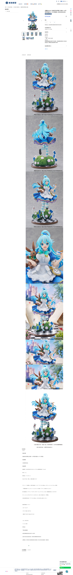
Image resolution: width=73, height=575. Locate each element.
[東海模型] (11, 3)
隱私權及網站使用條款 (29, 574)
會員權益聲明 (43, 573)
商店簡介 (27, 573)
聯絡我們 (42, 574)
